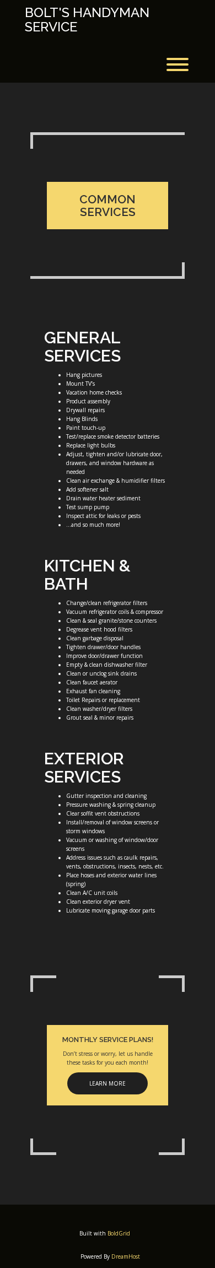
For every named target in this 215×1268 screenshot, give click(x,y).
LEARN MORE (107, 1083)
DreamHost (125, 1256)
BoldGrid (119, 1233)
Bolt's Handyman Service (87, 20)
